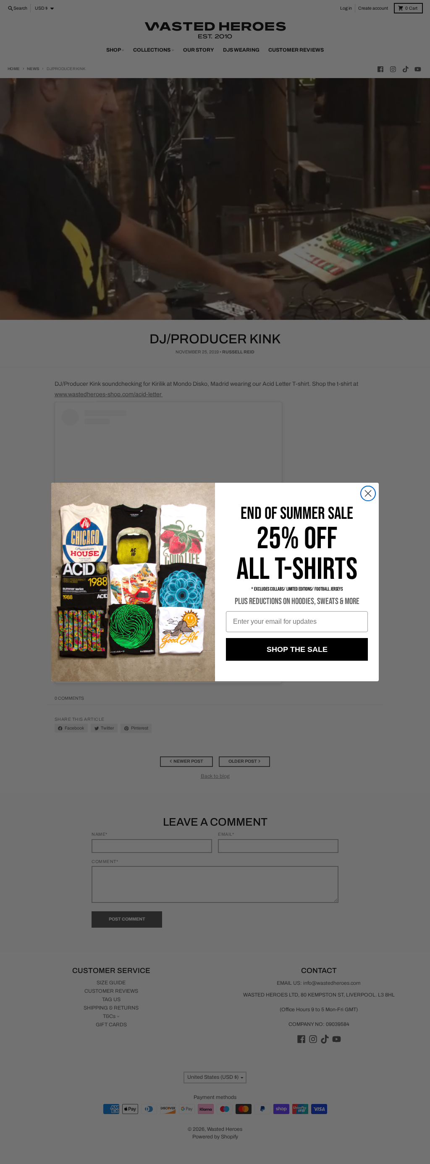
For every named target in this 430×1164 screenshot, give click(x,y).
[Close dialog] (368, 493)
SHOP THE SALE (297, 649)
